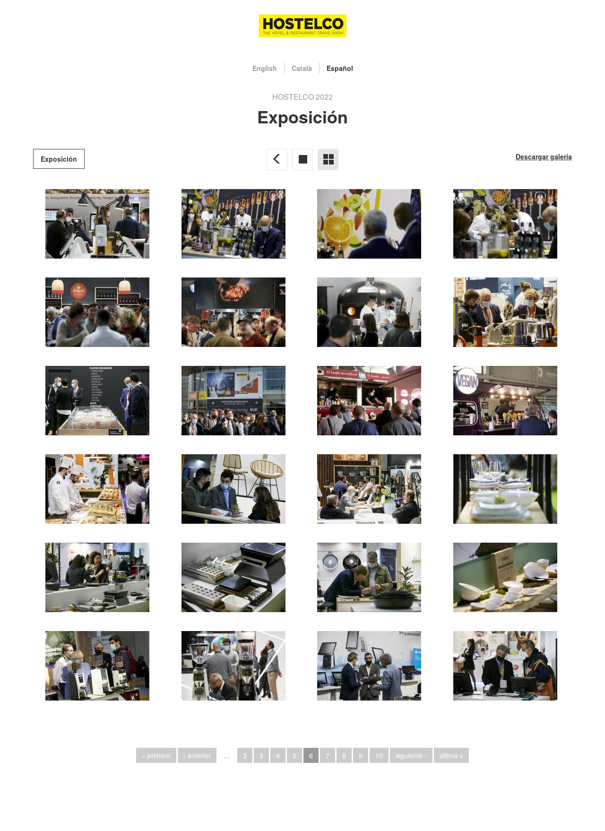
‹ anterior (197, 755)
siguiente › (411, 755)
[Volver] (277, 159)
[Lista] (328, 159)
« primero (156, 755)
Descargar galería (544, 156)
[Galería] (302, 159)
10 (379, 755)
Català (302, 68)
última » (451, 755)
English (264, 68)
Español (340, 68)
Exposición (59, 159)
